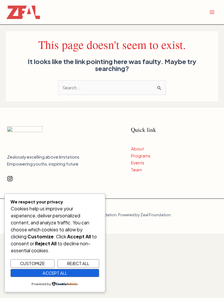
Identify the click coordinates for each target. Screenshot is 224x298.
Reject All (78, 263)
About (137, 148)
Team (136, 169)
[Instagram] (10, 179)
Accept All (55, 273)
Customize (32, 263)
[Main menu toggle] (212, 12)
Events (137, 162)
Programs (140, 155)
